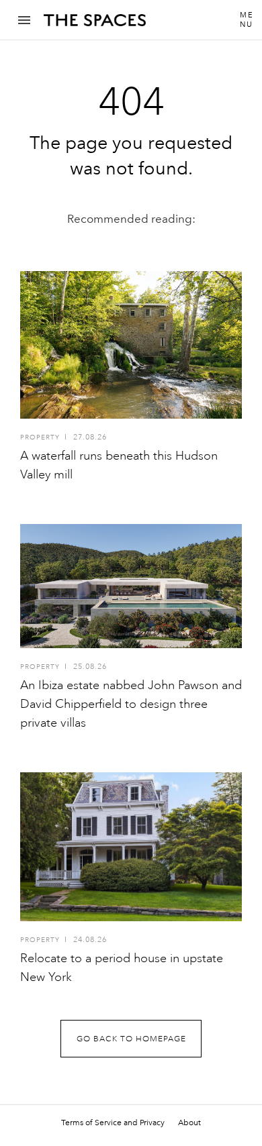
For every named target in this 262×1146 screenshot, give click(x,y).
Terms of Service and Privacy (113, 1122)
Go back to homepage (131, 1039)
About (189, 1122)
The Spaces (95, 25)
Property (40, 437)
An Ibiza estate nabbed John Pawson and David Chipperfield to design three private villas (131, 704)
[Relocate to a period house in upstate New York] (131, 846)
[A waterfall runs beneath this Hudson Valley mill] (131, 345)
